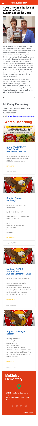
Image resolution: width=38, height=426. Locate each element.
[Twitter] (21, 406)
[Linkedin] (26, 406)
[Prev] (11, 97)
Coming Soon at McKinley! (14, 199)
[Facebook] (17, 406)
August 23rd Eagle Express (15, 332)
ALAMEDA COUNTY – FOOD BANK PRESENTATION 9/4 (17, 149)
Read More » (10, 166)
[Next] (27, 97)
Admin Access (28, 412)
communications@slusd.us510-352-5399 (21, 116)
